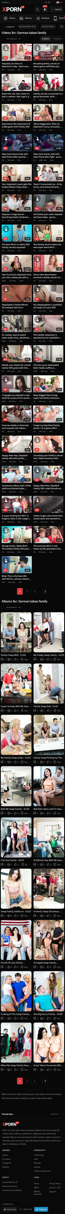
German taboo (48, 26)
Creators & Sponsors (42, 1171)
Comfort (45, 38)
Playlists (37, 1163)
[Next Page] (45, 591)
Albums (5, 1167)
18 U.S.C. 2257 (55, 1187)
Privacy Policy (55, 1183)
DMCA (36, 1187)
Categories (10, 26)
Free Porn (5, 2)
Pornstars (6, 1159)
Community (39, 1155)
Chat (36, 1159)
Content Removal (9, 1182)
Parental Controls (9, 1186)
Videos (5, 1155)
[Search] (37, 9)
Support (52, 1191)
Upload (37, 1167)
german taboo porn (27, 26)
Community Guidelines (12, 1190)
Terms (36, 1183)
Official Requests (38, 1193)
